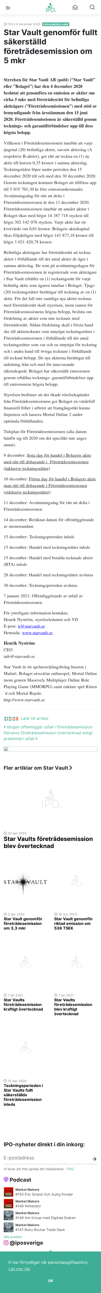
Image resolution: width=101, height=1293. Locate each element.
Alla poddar (13, 1237)
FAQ (70, 1169)
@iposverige (26, 1243)
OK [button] (50, 1281)
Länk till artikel (34, 718)
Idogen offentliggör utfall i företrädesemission (49, 726)
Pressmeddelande (55, 24)
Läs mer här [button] (19, 1268)
